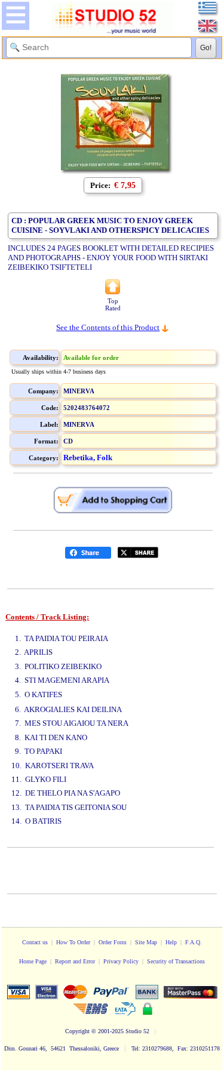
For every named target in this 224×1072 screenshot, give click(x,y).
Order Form (113, 942)
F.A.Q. (193, 942)
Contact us (35, 942)
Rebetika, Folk (87, 457)
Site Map (146, 942)
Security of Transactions (176, 961)
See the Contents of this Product (107, 327)
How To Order (73, 942)
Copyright (77, 1031)
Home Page (33, 961)
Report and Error (75, 961)
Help (171, 942)
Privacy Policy (121, 961)
